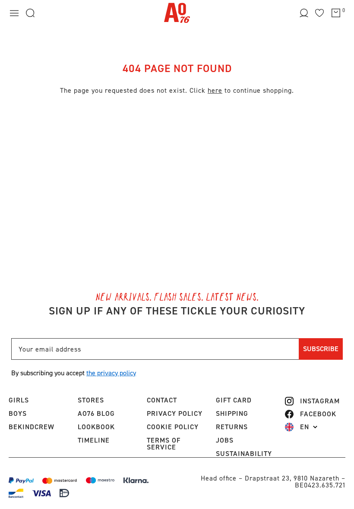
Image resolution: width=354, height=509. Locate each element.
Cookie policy (173, 426)
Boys (18, 413)
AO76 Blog (96, 413)
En (304, 427)
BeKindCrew (31, 426)
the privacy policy (111, 372)
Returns (232, 426)
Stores (91, 400)
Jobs (225, 440)
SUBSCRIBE (320, 348)
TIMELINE (94, 440)
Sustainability (244, 453)
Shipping (232, 413)
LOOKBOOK (96, 426)
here (215, 90)
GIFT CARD (234, 400)
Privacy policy (174, 413)
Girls (19, 400)
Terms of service (163, 444)
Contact (162, 400)
